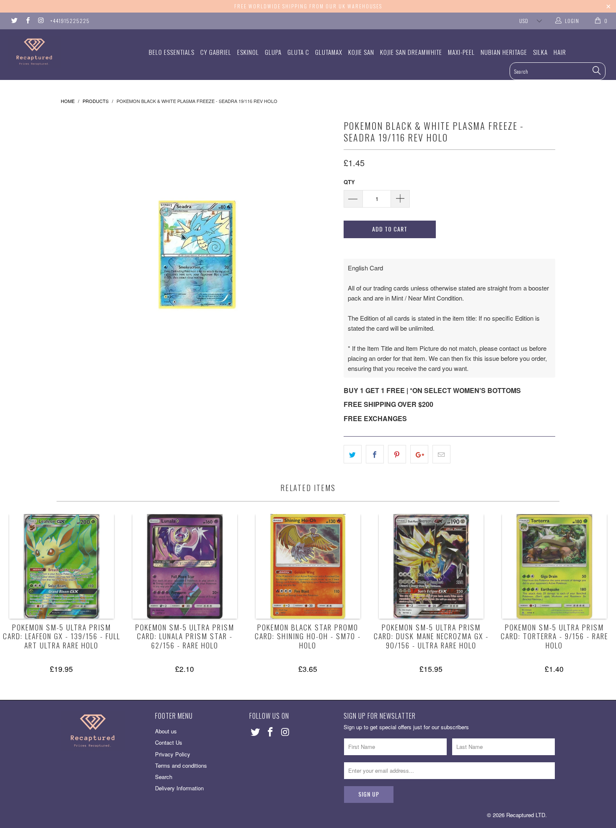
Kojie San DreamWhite (411, 52)
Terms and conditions (181, 765)
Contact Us (168, 742)
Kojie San (361, 52)
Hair (560, 52)
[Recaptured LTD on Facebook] (27, 20)
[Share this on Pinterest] (397, 454)
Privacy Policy (172, 754)
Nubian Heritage (504, 52)
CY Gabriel (215, 52)
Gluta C (298, 52)
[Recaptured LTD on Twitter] (14, 20)
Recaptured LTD (525, 815)
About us (166, 731)
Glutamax (328, 52)
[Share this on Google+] (419, 454)
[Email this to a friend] (441, 454)
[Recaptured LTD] (53, 51)
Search (163, 777)
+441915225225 (70, 20)
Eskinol (248, 52)
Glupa (273, 52)
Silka (540, 52)
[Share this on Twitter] (353, 454)
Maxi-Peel (461, 52)
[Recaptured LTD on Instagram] (40, 20)
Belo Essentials (171, 52)
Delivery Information (179, 788)
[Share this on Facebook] (375, 454)
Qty (349, 182)
